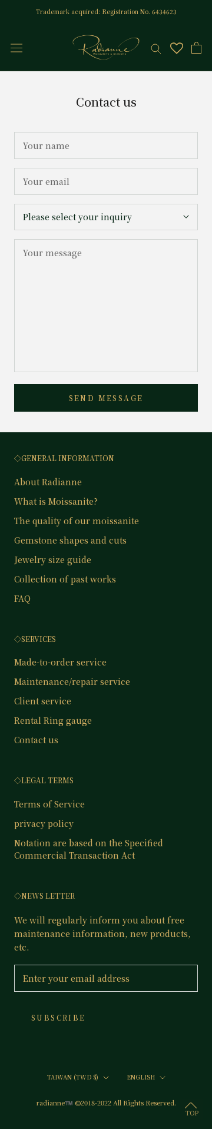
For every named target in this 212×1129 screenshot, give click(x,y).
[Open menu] (16, 47)
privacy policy (44, 823)
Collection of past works (65, 579)
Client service (42, 701)
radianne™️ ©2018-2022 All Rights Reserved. (106, 1102)
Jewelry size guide (52, 559)
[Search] (156, 47)
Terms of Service (49, 804)
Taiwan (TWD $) (72, 1076)
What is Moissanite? (56, 501)
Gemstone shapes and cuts (70, 540)
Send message (106, 398)
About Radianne (48, 482)
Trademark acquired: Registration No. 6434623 (106, 11)
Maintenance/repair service (72, 681)
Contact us (36, 740)
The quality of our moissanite (76, 521)
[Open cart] (196, 48)
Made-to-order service (60, 662)
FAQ (22, 598)
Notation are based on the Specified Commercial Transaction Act (88, 849)
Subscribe (58, 1017)
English (141, 1076)
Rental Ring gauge (53, 720)
